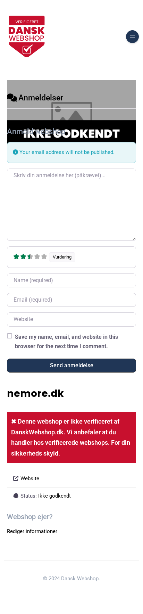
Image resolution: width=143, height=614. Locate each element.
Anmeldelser (40, 98)
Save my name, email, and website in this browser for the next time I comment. (66, 342)
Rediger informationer (32, 531)
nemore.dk (35, 393)
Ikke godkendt (54, 496)
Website (29, 478)
